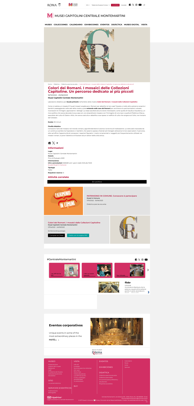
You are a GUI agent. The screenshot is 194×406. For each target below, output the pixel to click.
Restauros (51, 368)
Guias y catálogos (79, 377)
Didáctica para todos (106, 377)
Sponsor (127, 367)
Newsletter (51, 375)
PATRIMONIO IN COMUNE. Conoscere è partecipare (112, 196)
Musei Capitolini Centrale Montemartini (90, 16)
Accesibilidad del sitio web (135, 400)
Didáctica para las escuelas (69, 84)
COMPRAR (115, 5)
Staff (49, 370)
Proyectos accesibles (106, 384)
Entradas (77, 366)
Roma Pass (77, 372)
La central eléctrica (54, 383)
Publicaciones (53, 391)
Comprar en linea (56, 235)
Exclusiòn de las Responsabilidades (111, 400)
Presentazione (53, 364)
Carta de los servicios (55, 374)
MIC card (77, 370)
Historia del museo (54, 366)
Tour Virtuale (121, 275)
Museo (48, 24)
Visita (144, 24)
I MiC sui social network (89, 274)
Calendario (76, 24)
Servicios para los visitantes (82, 368)
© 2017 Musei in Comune (85, 400)
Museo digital (131, 24)
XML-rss (146, 401)
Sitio (50, 380)
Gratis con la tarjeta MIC (78, 235)
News (126, 363)
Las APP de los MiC (80, 375)
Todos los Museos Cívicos (100, 5)
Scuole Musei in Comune (57, 165)
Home (50, 84)
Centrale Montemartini (67, 399)
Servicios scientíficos (59, 388)
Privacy (98, 400)
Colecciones (60, 24)
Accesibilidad (78, 379)
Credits (125, 400)
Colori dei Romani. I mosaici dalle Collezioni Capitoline (74, 222)
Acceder (124, 5)
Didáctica (116, 24)
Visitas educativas (79, 374)
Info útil (76, 364)
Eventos (104, 24)
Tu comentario (78, 381)
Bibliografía (52, 392)
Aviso (126, 365)
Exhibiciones (91, 24)
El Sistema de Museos (55, 372)
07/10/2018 (135, 289)
